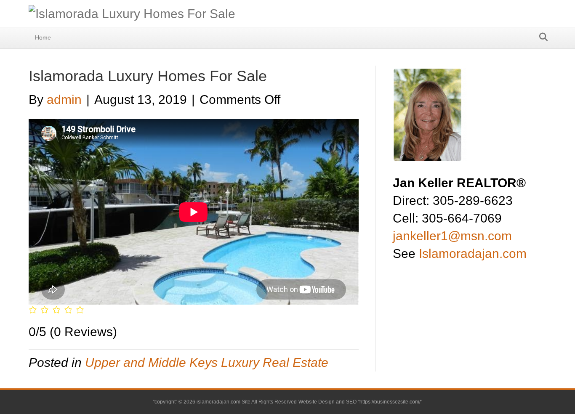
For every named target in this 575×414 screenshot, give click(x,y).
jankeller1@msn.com (452, 236)
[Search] (541, 37)
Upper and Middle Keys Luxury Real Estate (206, 362)
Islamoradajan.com (473, 253)
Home (43, 37)
